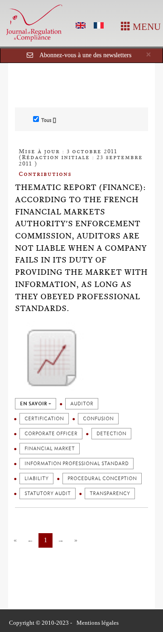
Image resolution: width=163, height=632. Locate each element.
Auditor (81, 404)
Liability (36, 478)
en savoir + (35, 404)
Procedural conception (102, 478)
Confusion (98, 419)
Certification (44, 419)
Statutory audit (47, 493)
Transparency (110, 493)
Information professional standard (76, 464)
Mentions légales (98, 622)
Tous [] (48, 120)
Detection (111, 434)
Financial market (49, 449)
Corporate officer (50, 434)
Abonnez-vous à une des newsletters (85, 55)
